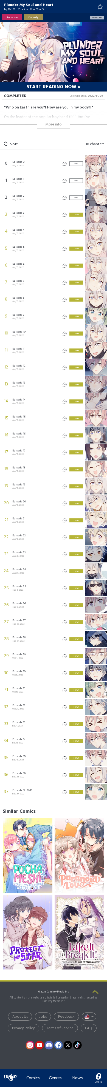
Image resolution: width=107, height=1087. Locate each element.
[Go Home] (11, 1074)
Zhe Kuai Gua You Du (32, 9)
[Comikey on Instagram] (30, 1045)
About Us (20, 1017)
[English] (89, 1016)
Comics (33, 1078)
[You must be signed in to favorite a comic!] (100, 6)
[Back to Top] (95, 992)
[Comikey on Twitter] (68, 1045)
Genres (55, 1078)
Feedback (66, 1017)
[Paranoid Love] (79, 855)
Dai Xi (12, 9)
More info (53, 124)
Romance (12, 17)
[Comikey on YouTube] (39, 1045)
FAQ (88, 1028)
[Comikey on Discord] (49, 1045)
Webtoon (97, 17)
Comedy (33, 17)
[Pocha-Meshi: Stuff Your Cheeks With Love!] (27, 855)
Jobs (43, 1017)
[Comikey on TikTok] (77, 1045)
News (77, 1078)
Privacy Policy (23, 1028)
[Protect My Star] (27, 932)
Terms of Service (60, 1028)
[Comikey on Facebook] (58, 1045)
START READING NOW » (54, 87)
